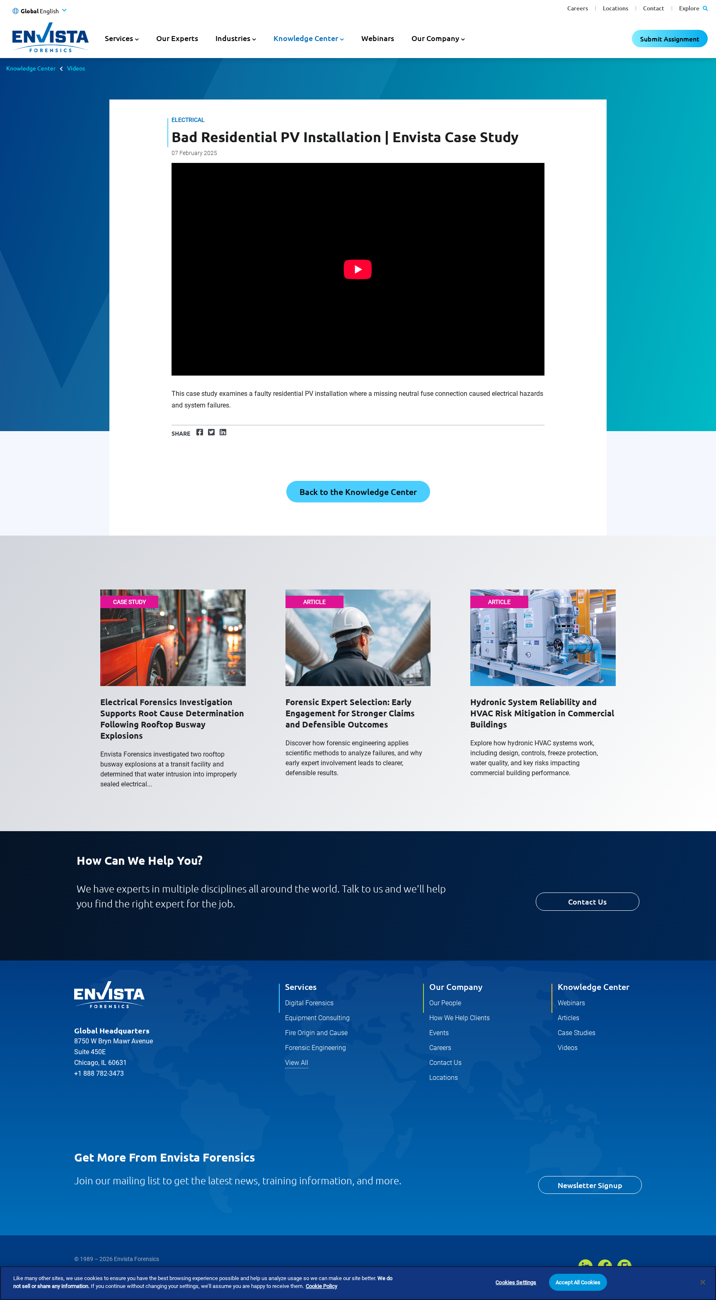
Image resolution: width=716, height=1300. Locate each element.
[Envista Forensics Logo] (109, 995)
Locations (615, 8)
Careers (577, 8)
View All (296, 1063)
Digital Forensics (309, 1003)
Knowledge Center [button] (305, 38)
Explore (690, 8)
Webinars (377, 38)
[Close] (703, 1282)
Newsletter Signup (590, 1185)
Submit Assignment (669, 38)
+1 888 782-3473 (99, 1073)
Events (439, 1033)
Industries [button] (232, 38)
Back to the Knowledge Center (358, 491)
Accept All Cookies (578, 1282)
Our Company (455, 986)
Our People (445, 1003)
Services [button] (119, 38)
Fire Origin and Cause (316, 1033)
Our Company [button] (435, 38)
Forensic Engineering (315, 1048)
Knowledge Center (31, 68)
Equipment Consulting (317, 1018)
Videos (76, 68)
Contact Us (587, 901)
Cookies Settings (516, 1282)
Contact (653, 8)
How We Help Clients (459, 1018)
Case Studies (576, 1033)
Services (301, 986)
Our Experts (177, 38)
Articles (568, 1018)
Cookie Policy (321, 1286)
